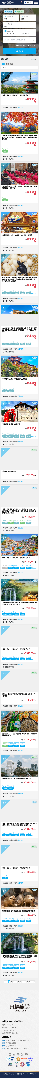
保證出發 (32, 45)
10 (29, 982)
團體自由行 (20, 12)
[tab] (3, 63)
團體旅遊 (9, 12)
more (32, 293)
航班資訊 (20, 108)
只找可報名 (21, 45)
